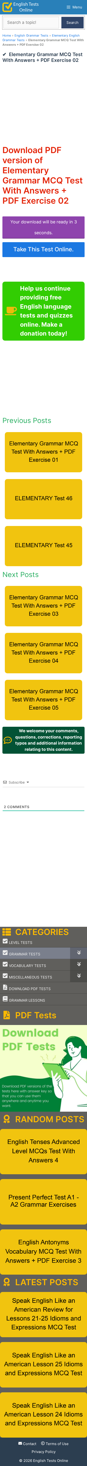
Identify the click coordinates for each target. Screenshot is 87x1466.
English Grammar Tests (31, 35)
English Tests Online (50, 1460)
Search (72, 22)
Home (6, 35)
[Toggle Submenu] (78, 953)
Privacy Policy (44, 1451)
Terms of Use (57, 1443)
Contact (29, 1443)
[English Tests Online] (20, 7)
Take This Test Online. (43, 249)
